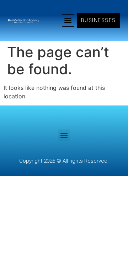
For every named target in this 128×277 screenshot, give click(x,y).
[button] (68, 20)
